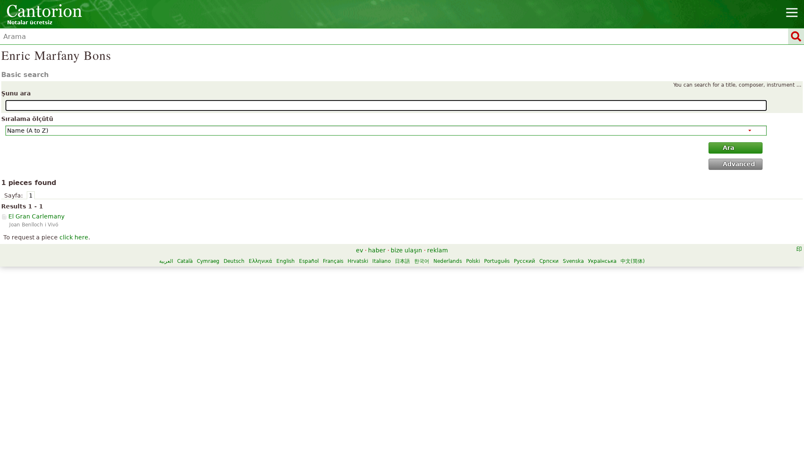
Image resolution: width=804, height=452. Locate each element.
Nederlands (447, 261)
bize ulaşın (406, 250)
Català (185, 261)
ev (359, 250)
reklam (437, 250)
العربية (166, 261)
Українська (602, 261)
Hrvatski (358, 261)
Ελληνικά (260, 261)
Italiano (381, 261)
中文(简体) (633, 261)
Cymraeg (208, 261)
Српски (549, 261)
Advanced (739, 164)
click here (73, 237)
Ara (728, 147)
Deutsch (234, 261)
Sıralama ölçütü (27, 119)
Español (309, 261)
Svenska (573, 261)
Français (333, 261)
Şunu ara (16, 93)
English (285, 261)
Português (497, 261)
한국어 (421, 261)
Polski (473, 261)
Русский (524, 261)
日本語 (402, 261)
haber (377, 250)
